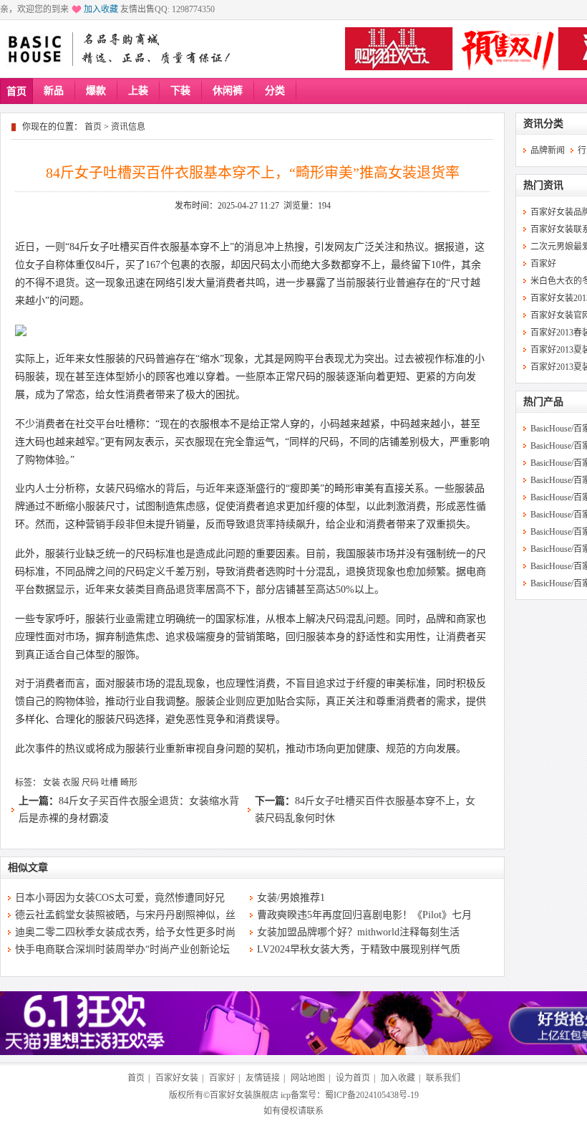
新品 (54, 90)
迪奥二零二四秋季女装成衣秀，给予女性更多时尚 (125, 932)
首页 (16, 91)
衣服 (70, 783)
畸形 (128, 783)
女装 (51, 783)
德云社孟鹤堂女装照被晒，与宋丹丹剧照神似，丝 (125, 915)
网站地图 (308, 1078)
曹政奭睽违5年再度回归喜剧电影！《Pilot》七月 (364, 915)
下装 (180, 90)
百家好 (543, 264)
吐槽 (109, 783)
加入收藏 (101, 9)
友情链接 (263, 1078)
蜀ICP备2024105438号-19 (372, 1095)
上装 (138, 90)
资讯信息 (128, 127)
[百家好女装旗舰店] (34, 49)
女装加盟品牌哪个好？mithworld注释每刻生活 (358, 932)
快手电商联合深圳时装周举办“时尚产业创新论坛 (122, 949)
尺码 (90, 783)
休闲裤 (228, 90)
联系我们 (443, 1078)
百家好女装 (176, 1078)
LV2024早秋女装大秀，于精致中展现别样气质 (358, 949)
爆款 (96, 90)
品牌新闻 (547, 150)
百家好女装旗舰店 (244, 1095)
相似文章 (28, 867)
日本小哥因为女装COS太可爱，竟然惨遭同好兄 (120, 897)
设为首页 (353, 1078)
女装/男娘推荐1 (291, 897)
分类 (275, 90)
